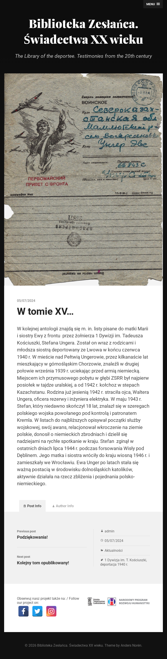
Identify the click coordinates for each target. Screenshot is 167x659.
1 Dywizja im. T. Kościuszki (125, 560)
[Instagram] (51, 611)
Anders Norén (131, 645)
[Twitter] (37, 611)
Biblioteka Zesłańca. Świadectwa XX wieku (83, 31)
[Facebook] (23, 611)
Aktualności (114, 550)
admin (109, 531)
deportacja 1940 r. (114, 564)
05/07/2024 (114, 541)
